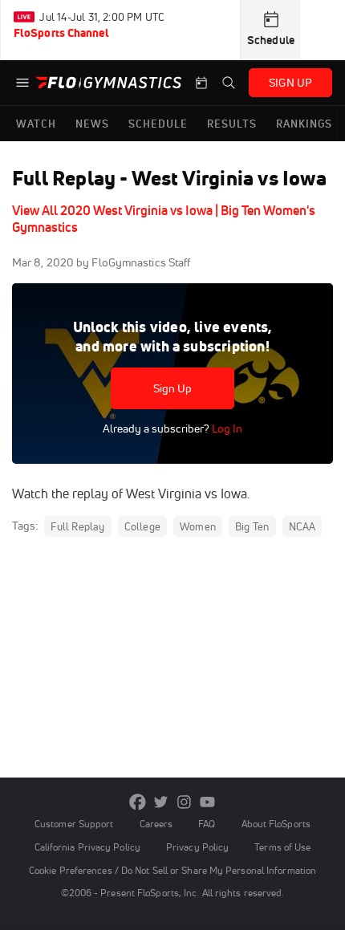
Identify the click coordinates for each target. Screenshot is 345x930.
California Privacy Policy (87, 847)
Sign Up (173, 388)
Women (198, 526)
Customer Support (74, 824)
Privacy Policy (197, 847)
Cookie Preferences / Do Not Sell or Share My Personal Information (172, 870)
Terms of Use (282, 847)
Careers (156, 824)
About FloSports (276, 824)
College (142, 526)
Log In (225, 428)
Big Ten (252, 526)
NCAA (302, 526)
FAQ (206, 824)
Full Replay (77, 526)
